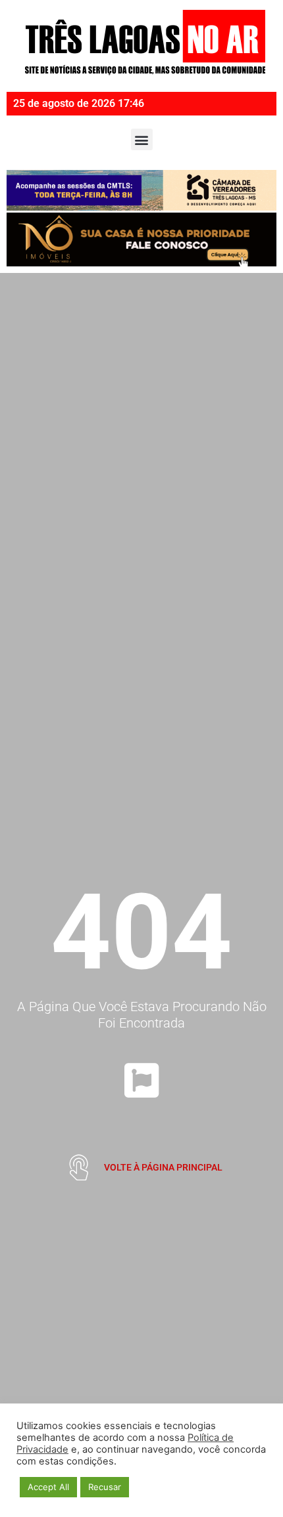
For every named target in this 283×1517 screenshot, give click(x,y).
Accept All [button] (48, 1487)
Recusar (104, 1487)
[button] (142, 139)
